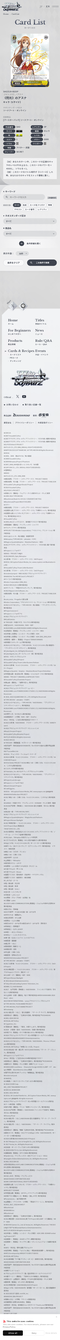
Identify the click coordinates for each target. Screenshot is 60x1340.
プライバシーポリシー (24, 422)
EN (48, 6)
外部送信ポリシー (45, 422)
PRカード (14, 357)
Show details (51, 1333)
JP (41, 6)
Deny (34, 1333)
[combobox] (30, 221)
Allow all (12, 1333)
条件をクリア (13, 262)
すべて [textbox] (9, 221)
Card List (15, 14)
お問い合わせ (12, 404)
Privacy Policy (9, 1327)
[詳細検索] (52, 197)
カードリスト (15, 354)
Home (6, 14)
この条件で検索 (42, 262)
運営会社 (7, 422)
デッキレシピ (15, 361)
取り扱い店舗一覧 (33, 404)
